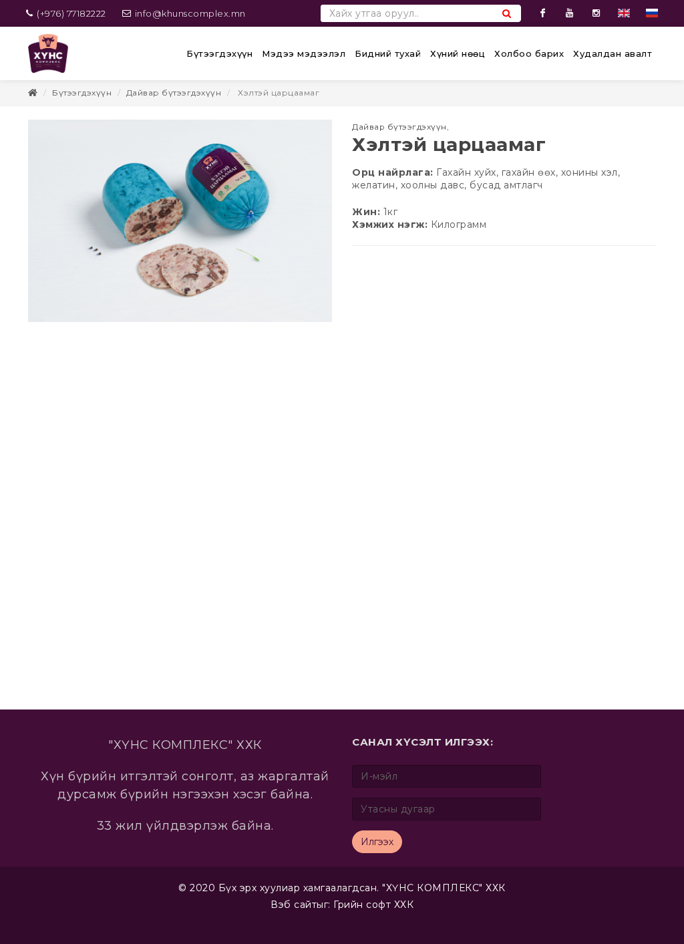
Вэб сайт (294, 905)
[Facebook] (543, 13)
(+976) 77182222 (70, 13)
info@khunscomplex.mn (190, 13)
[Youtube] (569, 13)
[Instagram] (596, 13)
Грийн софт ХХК (373, 905)
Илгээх (377, 842)
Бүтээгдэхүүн (82, 93)
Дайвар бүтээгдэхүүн (174, 93)
